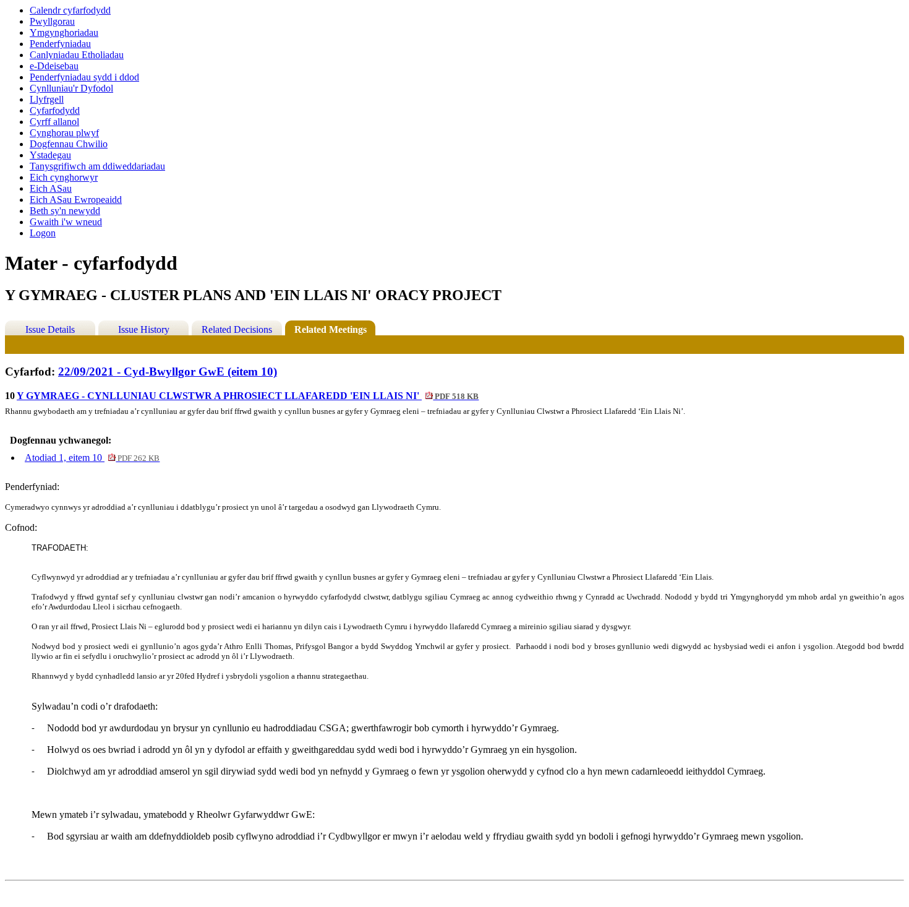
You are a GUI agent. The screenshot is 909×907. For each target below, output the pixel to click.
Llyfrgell (47, 99)
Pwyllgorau (52, 21)
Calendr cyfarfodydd (70, 10)
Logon (43, 233)
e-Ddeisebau (54, 66)
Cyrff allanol (54, 121)
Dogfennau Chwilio (69, 144)
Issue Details (50, 329)
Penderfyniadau (60, 43)
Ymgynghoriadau (64, 32)
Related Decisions (237, 329)
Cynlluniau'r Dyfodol (71, 88)
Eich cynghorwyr (64, 177)
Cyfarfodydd (55, 110)
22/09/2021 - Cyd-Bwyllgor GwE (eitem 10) (167, 371)
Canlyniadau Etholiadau (77, 54)
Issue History (143, 329)
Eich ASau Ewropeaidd (76, 199)
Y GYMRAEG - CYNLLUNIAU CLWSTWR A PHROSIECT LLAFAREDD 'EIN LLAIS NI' (248, 395)
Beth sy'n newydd (65, 210)
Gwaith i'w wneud (66, 222)
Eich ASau (51, 188)
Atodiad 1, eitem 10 (92, 457)
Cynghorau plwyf (64, 132)
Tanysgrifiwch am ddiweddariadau (97, 166)
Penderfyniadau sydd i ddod (84, 77)
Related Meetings (330, 329)
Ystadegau (50, 155)
